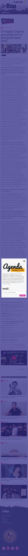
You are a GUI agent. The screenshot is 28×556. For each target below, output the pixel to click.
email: (5, 288)
